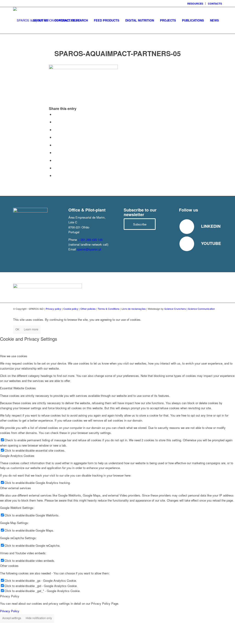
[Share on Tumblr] (55, 152)
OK (17, 329)
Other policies (88, 308)
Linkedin (211, 226)
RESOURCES (195, 3)
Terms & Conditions (109, 308)
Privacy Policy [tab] (9, 596)
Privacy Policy (9, 611)
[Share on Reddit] (55, 167)
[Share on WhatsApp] (55, 129)
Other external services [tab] (15, 488)
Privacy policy (53, 308)
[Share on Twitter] (55, 121)
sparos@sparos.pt (89, 249)
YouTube (211, 243)
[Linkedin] (186, 226)
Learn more (31, 329)
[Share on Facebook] (55, 114)
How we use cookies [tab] (13, 356)
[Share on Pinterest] (55, 137)
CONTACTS (215, 3)
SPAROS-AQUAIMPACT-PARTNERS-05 (117, 53)
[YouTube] (186, 243)
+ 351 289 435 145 (90, 239)
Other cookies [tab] (9, 565)
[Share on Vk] (55, 160)
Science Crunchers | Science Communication (189, 308)
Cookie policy (70, 308)
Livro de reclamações (134, 308)
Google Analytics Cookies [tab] (17, 455)
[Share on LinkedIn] (55, 145)
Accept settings (11, 618)
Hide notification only (39, 618)
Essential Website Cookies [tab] (18, 388)
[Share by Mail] (55, 175)
